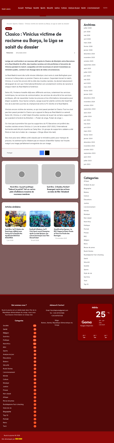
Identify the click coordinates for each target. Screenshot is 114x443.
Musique (87, 214)
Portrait (86, 229)
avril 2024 (87, 127)
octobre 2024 (88, 105)
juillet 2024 (88, 116)
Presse (86, 233)
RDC (85, 236)
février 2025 (88, 90)
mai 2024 (87, 124)
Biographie (87, 188)
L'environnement (89, 207)
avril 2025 (87, 83)
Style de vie (88, 273)
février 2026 (88, 46)
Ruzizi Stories (88, 251)
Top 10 (86, 284)
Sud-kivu (87, 277)
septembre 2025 (89, 65)
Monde (86, 210)
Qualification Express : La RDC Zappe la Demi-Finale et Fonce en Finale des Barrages (63, 232)
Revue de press (89, 247)
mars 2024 (87, 131)
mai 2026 (87, 35)
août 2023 (87, 157)
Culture (64, 8)
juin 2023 (87, 164)
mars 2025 (87, 87)
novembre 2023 (89, 146)
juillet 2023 (88, 160)
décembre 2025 (89, 54)
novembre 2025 (89, 57)
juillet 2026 (88, 28)
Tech (85, 280)
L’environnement (93, 8)
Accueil (21, 8)
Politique (28, 8)
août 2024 (87, 113)
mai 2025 (87, 79)
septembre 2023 (89, 153)
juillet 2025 (88, 72)
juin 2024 (87, 120)
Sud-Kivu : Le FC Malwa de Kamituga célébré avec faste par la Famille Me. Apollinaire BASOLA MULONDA (14, 233)
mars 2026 (87, 43)
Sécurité (50, 8)
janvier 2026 (88, 50)
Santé (83, 8)
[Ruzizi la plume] (6, 9)
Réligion (86, 240)
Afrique (86, 181)
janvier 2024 (88, 138)
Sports (43, 8)
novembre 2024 (89, 101)
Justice (57, 8)
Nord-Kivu (87, 222)
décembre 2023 (89, 142)
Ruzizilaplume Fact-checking (94, 255)
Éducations (88, 199)
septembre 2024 (89, 109)
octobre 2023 (88, 149)
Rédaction (9, 53)
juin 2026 (87, 31)
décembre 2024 (89, 98)
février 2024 (88, 135)
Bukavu (86, 192)
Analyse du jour (74, 8)
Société (36, 8)
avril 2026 (87, 39)
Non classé (88, 218)
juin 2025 (87, 76)
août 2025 (87, 68)
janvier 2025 (88, 94)
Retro (86, 244)
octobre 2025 (88, 61)
